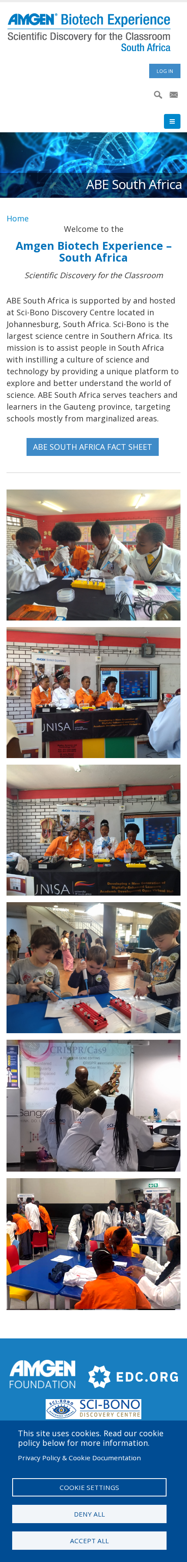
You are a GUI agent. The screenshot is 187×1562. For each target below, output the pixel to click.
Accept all (89, 1540)
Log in (165, 71)
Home (18, 218)
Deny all (89, 1514)
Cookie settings (89, 1487)
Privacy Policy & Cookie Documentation (79, 1457)
